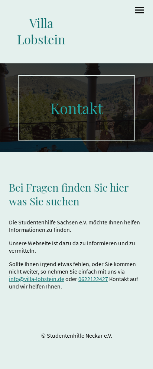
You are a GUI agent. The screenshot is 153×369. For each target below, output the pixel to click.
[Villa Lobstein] (41, 54)
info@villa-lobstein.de (36, 279)
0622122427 (93, 279)
